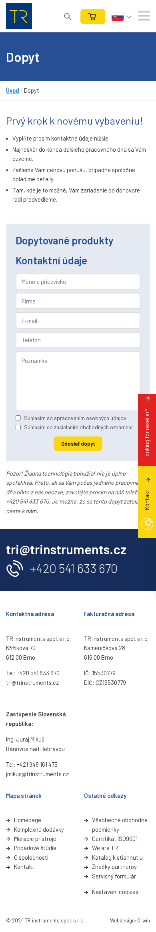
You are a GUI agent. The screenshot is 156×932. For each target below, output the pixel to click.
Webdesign (122, 920)
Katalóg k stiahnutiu (117, 857)
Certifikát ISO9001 (115, 838)
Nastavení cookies (115, 891)
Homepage (27, 819)
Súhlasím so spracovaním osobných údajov (75, 417)
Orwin (143, 920)
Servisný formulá (113, 876)
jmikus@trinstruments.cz (37, 773)
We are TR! (106, 847)
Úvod (12, 90)
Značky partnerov (114, 866)
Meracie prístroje (35, 838)
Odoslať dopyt (78, 443)
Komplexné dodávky (39, 829)
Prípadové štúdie (35, 847)
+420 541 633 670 (74, 568)
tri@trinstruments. (29, 682)
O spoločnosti (31, 857)
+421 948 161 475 (37, 764)
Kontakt (24, 866)
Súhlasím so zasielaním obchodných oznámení (78, 427)
